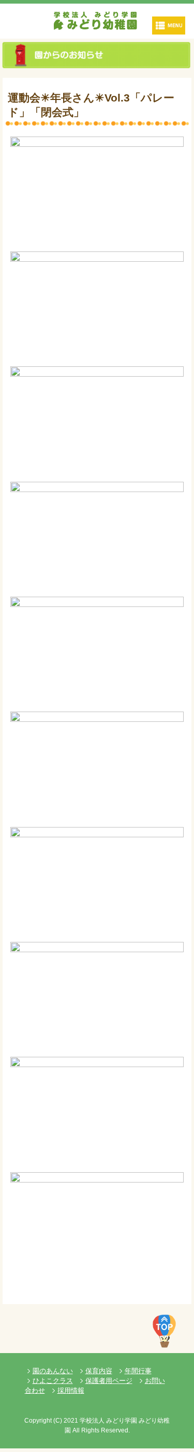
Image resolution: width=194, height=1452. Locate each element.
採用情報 (70, 1390)
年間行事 (138, 1371)
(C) (57, 1420)
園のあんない (53, 1371)
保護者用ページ (108, 1381)
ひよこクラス (53, 1381)
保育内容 (98, 1371)
